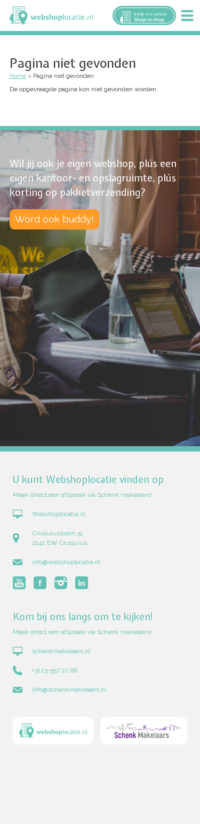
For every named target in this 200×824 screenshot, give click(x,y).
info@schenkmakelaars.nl (69, 689)
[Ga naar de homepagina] (53, 732)
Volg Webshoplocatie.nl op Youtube (19, 582)
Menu (187, 15)
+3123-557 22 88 (55, 670)
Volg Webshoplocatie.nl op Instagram (60, 582)
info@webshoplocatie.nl (66, 562)
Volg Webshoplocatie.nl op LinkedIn (81, 582)
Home (18, 76)
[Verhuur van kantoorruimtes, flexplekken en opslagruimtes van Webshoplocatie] (51, 15)
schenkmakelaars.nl (61, 651)
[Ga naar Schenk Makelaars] (144, 732)
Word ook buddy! (54, 219)
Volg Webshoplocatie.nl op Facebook (40, 582)
